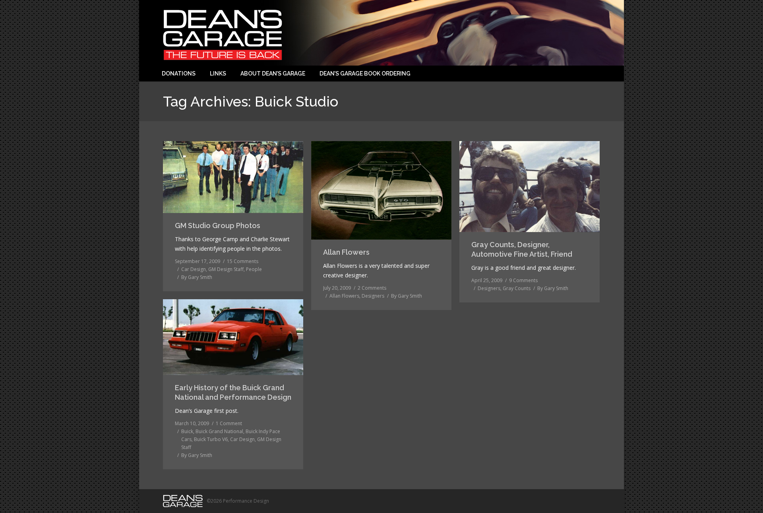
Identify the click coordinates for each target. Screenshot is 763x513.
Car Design (193, 269)
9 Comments (523, 280)
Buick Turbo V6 (211, 439)
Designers (373, 295)
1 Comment (229, 423)
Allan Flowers (346, 252)
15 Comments (242, 261)
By (196, 277)
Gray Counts (517, 288)
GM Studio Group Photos (217, 225)
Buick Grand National (219, 431)
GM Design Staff (226, 269)
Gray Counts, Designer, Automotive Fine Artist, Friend (521, 249)
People (254, 269)
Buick (187, 431)
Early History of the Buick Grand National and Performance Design (233, 392)
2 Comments (372, 288)
